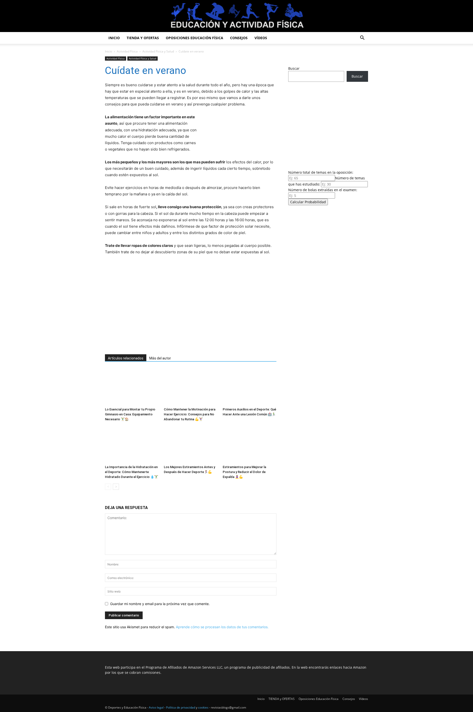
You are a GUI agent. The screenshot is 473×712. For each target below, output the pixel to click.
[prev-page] (108, 487)
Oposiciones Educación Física (194, 37)
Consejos (239, 37)
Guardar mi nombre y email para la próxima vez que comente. (160, 604)
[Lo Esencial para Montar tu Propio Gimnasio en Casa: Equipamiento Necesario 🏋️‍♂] (132, 386)
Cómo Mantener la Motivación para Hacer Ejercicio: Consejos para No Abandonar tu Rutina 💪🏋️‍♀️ (189, 414)
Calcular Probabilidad (308, 202)
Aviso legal (156, 707)
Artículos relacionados (125, 358)
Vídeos (260, 37)
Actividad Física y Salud (158, 51)
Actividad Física (127, 51)
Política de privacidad (180, 707)
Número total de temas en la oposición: (320, 172)
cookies (203, 707)
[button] (362, 38)
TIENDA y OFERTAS (143, 37)
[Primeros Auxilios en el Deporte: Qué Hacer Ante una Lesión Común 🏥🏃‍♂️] (249, 386)
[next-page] (116, 487)
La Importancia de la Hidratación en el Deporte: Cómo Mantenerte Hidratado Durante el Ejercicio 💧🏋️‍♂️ (131, 472)
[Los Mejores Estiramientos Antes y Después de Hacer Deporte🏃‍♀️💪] (191, 444)
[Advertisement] (184, 311)
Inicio (114, 37)
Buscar (294, 68)
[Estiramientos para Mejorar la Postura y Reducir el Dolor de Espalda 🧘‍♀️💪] (249, 444)
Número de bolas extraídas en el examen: (322, 189)
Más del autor (160, 358)
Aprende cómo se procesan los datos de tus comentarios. (222, 627)
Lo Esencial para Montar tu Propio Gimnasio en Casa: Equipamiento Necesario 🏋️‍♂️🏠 (130, 414)
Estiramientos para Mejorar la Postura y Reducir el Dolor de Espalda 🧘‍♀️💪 (244, 472)
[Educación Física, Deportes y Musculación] (236, 16)
